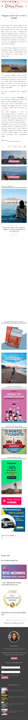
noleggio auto (5, 110)
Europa (12, 168)
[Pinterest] (10, 1)
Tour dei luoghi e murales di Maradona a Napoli (16, 704)
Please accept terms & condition (10, 675)
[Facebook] (2, 1)
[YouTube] (15, 1)
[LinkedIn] (13, 1)
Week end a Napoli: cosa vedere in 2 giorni (17, 690)
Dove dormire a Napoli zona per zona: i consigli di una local (16, 711)
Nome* (2, 665)
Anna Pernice (14, 21)
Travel (16, 13)
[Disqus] (14, 258)
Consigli (12, 13)
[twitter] (5, 1)
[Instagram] (7, 1)
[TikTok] (18, 1)
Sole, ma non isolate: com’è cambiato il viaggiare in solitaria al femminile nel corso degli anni (14, 229)
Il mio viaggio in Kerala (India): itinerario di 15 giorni (17, 697)
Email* (2, 670)
